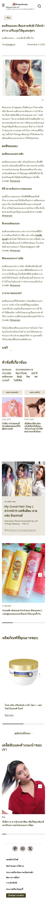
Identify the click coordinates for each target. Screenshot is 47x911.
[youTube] (23, 849)
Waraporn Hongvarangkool (22, 530)
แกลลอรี (5, 380)
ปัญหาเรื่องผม (21, 373)
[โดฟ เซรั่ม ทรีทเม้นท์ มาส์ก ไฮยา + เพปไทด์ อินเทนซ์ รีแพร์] (23, 672)
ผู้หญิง (19, 376)
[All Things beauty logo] (20, 4)
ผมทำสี (34, 373)
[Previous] (6, 575)
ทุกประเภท (6, 369)
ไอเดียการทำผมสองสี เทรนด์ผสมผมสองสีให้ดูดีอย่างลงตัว (11, 426)
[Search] (39, 6)
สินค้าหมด (9, 715)
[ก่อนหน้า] (5, 100)
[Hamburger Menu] (3, 5)
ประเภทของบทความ (24, 369)
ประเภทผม (6, 373)
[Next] (40, 575)
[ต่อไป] (43, 100)
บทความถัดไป (35, 392)
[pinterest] (15, 849)
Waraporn (10, 44)
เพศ (35, 376)
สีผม (28, 376)
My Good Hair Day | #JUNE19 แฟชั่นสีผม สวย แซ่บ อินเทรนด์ (20, 511)
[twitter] (30, 849)
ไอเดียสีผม (18, 380)
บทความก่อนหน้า (12, 392)
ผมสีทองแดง (7, 376)
